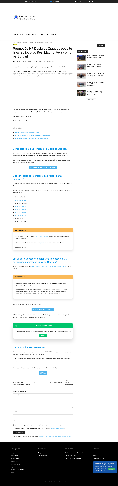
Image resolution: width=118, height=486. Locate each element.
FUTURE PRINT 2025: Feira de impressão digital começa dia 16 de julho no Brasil (95, 92)
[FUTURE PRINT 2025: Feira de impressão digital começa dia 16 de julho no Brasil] (81, 93)
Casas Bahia (44, 266)
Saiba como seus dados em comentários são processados (55, 436)
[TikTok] (81, 1)
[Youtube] (75, 1)
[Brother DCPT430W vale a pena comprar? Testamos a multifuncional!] (81, 84)
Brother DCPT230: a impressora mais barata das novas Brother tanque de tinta (95, 75)
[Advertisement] (72, 17)
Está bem (111, 469)
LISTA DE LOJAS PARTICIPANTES (43, 309)
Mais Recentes (82, 51)
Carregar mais (90, 99)
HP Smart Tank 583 (21, 209)
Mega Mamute (58, 266)
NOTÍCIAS (43, 373)
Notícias (19, 42)
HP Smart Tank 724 (21, 215)
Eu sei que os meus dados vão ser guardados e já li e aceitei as (40, 428)
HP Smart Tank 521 (20, 200)
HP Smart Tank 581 (20, 206)
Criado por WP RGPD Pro (100, 470)
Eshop (65, 266)
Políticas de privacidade (57, 428)
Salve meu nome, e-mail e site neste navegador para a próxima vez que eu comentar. (39, 425)
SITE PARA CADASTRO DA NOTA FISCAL (43, 167)
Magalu (38, 266)
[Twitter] (89, 1)
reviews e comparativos (42, 236)
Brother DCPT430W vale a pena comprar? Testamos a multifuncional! (95, 84)
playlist (42, 242)
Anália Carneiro (17, 61)
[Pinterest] (84, 1)
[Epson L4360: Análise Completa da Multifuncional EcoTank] (81, 58)
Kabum (51, 266)
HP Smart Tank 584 (21, 212)
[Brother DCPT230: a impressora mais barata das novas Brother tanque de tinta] (81, 76)
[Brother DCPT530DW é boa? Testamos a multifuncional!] (81, 67)
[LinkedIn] (92, 1)
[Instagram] (78, 1)
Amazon (32, 266)
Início (14, 42)
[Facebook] (87, 1)
